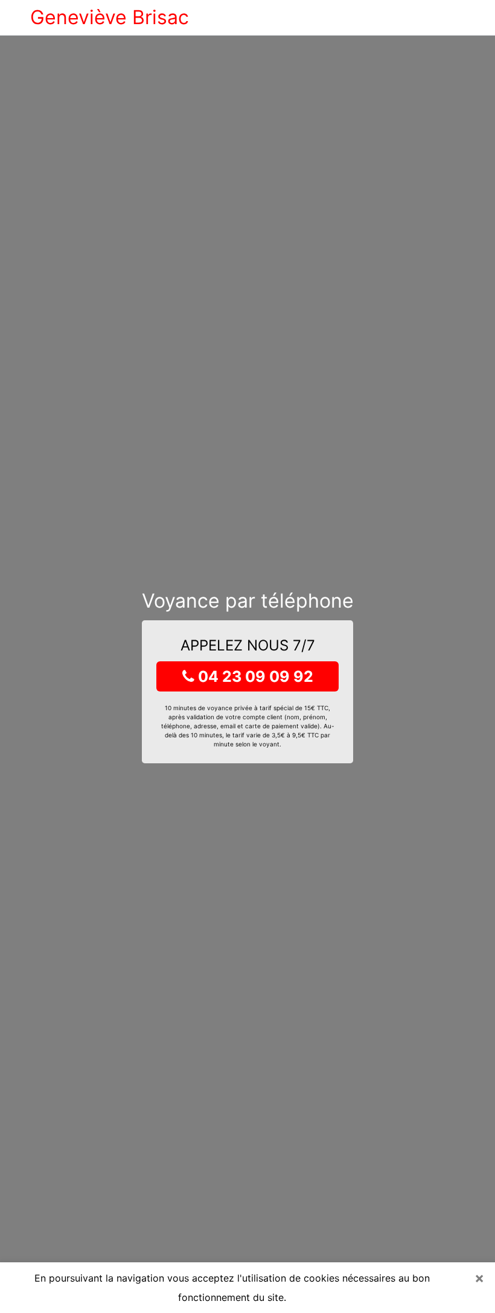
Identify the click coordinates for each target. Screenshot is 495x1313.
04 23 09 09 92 (253, 676)
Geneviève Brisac (109, 17)
